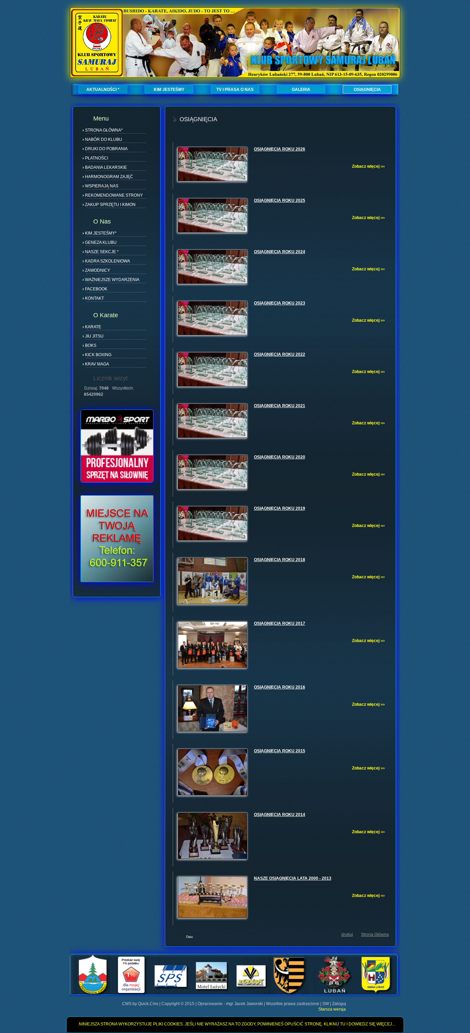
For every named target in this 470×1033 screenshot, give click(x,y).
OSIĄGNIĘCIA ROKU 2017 (279, 623)
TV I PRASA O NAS (235, 89)
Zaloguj (339, 1003)
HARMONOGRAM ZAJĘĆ (109, 176)
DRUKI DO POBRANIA (106, 148)
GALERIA (301, 89)
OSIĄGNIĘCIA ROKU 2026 (279, 149)
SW (325, 1003)
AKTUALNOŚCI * (102, 89)
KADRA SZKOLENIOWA (107, 261)
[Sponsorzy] (233, 993)
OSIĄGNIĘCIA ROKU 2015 (279, 750)
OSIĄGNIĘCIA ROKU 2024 (279, 251)
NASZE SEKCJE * (102, 251)
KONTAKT (94, 298)
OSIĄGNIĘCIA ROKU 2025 (279, 200)
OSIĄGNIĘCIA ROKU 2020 (279, 457)
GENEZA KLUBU (101, 242)
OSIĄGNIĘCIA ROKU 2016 (279, 687)
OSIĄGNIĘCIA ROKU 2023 (279, 303)
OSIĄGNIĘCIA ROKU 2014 (279, 814)
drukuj (347, 934)
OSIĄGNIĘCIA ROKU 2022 (279, 354)
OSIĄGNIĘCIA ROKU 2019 (279, 508)
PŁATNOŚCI (96, 158)
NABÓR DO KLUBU (103, 139)
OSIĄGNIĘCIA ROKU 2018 (279, 559)
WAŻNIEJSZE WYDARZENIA (112, 279)
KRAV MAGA (97, 364)
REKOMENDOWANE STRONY (114, 195)
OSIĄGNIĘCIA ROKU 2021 (279, 405)
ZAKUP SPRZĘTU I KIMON (110, 204)
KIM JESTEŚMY (169, 89)
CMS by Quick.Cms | (141, 1003)
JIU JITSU (94, 336)
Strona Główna (375, 934)
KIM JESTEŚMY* (101, 233)
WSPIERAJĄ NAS (101, 186)
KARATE (93, 326)
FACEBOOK (96, 289)
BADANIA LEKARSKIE (106, 167)
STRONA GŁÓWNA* (104, 130)
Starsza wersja (332, 1009)
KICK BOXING (98, 354)
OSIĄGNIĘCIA (367, 89)
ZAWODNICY (97, 270)
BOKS (90, 345)
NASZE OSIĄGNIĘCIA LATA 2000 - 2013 (292, 878)
